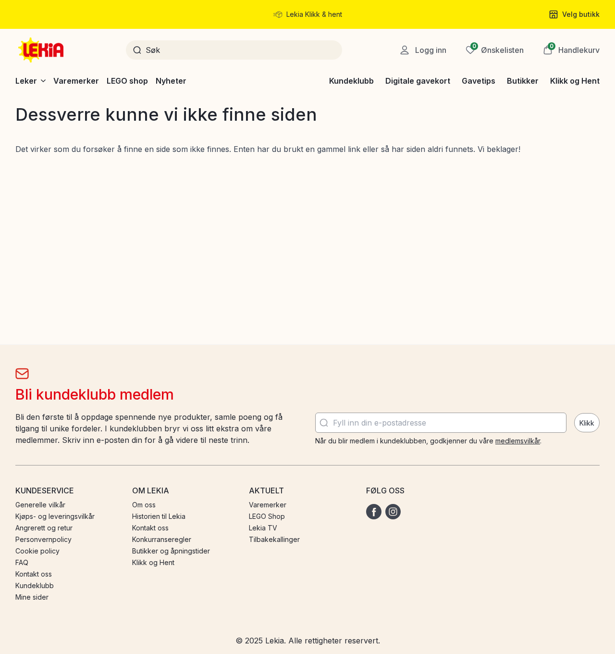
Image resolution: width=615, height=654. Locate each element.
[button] (571, 50)
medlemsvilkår (517, 441)
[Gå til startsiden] (41, 50)
